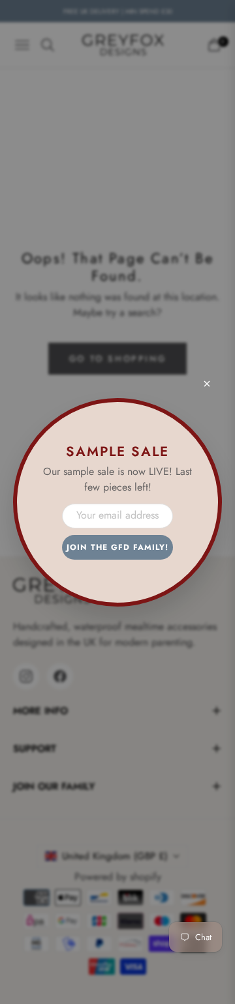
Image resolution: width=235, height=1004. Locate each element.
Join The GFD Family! (117, 547)
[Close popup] (206, 383)
